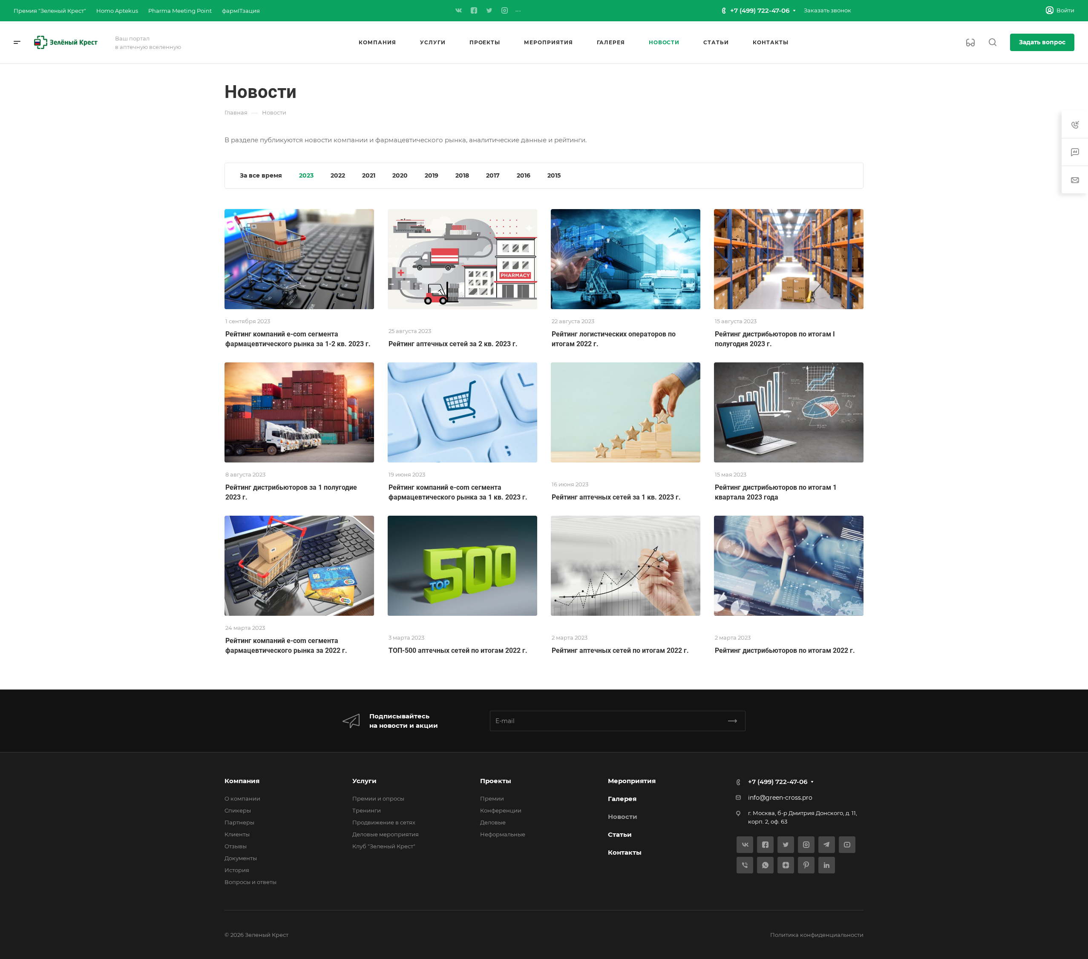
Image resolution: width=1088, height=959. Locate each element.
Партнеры (239, 822)
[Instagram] (505, 10)
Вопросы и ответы (250, 882)
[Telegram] (826, 844)
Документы (241, 858)
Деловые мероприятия (385, 834)
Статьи (620, 834)
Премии (492, 798)
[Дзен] (785, 865)
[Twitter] (489, 10)
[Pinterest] (806, 865)
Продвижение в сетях (383, 822)
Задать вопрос (1042, 42)
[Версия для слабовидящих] (970, 42)
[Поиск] (992, 42)
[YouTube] (847, 844)
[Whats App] (765, 865)
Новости (622, 817)
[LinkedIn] (826, 865)
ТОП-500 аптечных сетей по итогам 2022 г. (458, 650)
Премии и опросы (378, 798)
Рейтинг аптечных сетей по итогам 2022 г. (620, 650)
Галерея (622, 799)
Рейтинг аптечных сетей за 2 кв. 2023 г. (453, 344)
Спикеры (238, 810)
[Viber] (745, 865)
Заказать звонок (827, 10)
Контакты (625, 852)
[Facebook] (474, 10)
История (237, 870)
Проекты (495, 781)
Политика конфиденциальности (816, 934)
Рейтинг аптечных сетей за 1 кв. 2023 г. (616, 497)
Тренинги (366, 810)
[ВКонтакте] (459, 10)
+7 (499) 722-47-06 (759, 10)
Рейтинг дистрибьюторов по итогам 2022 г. (785, 650)
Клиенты (237, 834)
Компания (242, 781)
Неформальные (502, 834)
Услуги (364, 781)
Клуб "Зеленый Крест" (383, 846)
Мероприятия (632, 781)
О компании (242, 798)
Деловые (493, 822)
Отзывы (236, 846)
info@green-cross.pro (780, 797)
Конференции (500, 810)
